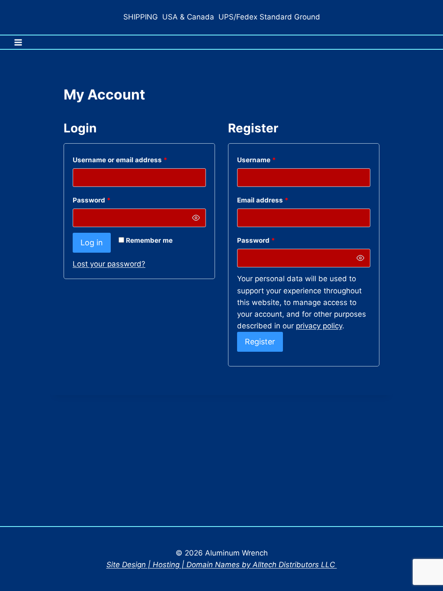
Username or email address (134, 159)
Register (260, 341)
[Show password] (196, 218)
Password (106, 200)
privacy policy (319, 325)
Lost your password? (109, 264)
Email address (277, 200)
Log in (91, 242)
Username (271, 159)
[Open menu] (18, 42)
